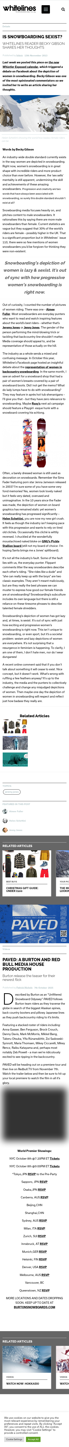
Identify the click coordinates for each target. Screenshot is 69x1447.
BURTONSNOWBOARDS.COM (34, 1307)
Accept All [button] (33, 1439)
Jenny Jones (31, 327)
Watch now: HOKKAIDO (27, 1367)
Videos (6, 949)
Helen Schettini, (14, 518)
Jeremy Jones (11, 327)
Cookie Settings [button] (14, 1439)
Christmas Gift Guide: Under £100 (28, 726)
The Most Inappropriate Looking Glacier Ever (28, 743)
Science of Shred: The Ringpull (28, 759)
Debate (6, 26)
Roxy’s (36, 403)
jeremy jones (12, 792)
